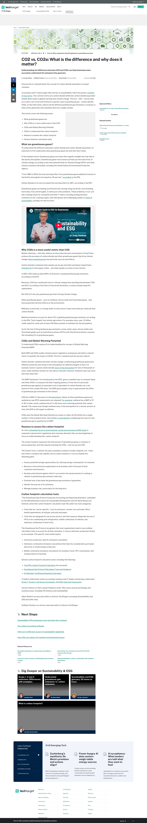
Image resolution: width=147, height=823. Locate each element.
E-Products (66, 805)
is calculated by (63, 418)
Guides (90, 789)
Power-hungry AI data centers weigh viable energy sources (88, 757)
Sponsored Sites (50, 6)
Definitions (66, 801)
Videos (90, 813)
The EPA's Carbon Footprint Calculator (40, 565)
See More (114, 114)
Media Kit (41, 813)
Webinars (41, 6)
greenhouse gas (104, 139)
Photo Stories (92, 797)
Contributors (67, 789)
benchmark (56, 397)
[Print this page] (13, 94)
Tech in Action (57, 11)
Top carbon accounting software (31, 626)
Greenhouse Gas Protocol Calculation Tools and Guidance (47, 569)
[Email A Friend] (13, 99)
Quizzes (90, 801)
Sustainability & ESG (42, 11)
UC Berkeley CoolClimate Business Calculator (42, 573)
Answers (65, 797)
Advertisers (41, 805)
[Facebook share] (13, 79)
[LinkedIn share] (13, 89)
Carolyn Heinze (27, 78)
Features (30, 6)
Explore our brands (137, 1)
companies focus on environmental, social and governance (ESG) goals (58, 430)
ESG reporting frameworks (70, 582)
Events (65, 809)
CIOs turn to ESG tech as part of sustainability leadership (41, 632)
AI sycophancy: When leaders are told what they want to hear (116, 759)
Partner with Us (43, 809)
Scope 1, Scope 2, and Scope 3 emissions (38, 582)
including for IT (28, 268)
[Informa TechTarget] (4, 2)
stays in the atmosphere (64, 368)
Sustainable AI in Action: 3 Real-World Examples (114, 108)
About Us (41, 789)
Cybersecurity (24, 1)
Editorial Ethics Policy (44, 793)
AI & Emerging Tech (13, 1)
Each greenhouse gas (37, 259)
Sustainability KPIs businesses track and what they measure (42, 620)
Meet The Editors (43, 797)
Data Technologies (34, 1)
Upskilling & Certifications (70, 11)
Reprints (65, 793)
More (58, 6)
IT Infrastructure (57, 1)
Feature (25, 53)
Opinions (90, 793)
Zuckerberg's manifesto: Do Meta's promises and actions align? (59, 759)
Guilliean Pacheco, (39, 78)
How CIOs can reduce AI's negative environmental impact (41, 637)
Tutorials (90, 809)
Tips (36, 6)
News (24, 6)
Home (15, 27)
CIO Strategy (26, 11)
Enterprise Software (46, 1)
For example (67, 400)
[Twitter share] (13, 84)
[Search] (129, 7)
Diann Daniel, (63, 78)
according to (68, 177)
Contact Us (41, 801)
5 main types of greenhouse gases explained (113, 133)
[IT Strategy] (10, 5)
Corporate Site (42, 817)
